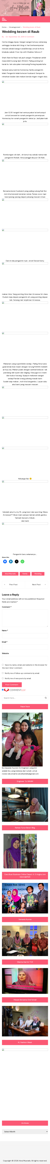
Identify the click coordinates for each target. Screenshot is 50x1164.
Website (5, 653)
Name (5, 630)
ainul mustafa (10, 574)
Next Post (36, 584)
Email (4, 642)
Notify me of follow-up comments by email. (22, 673)
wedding (38, 574)
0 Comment (29, 37)
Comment (6, 607)
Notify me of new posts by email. (18, 678)
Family (25, 574)
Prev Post (13, 584)
